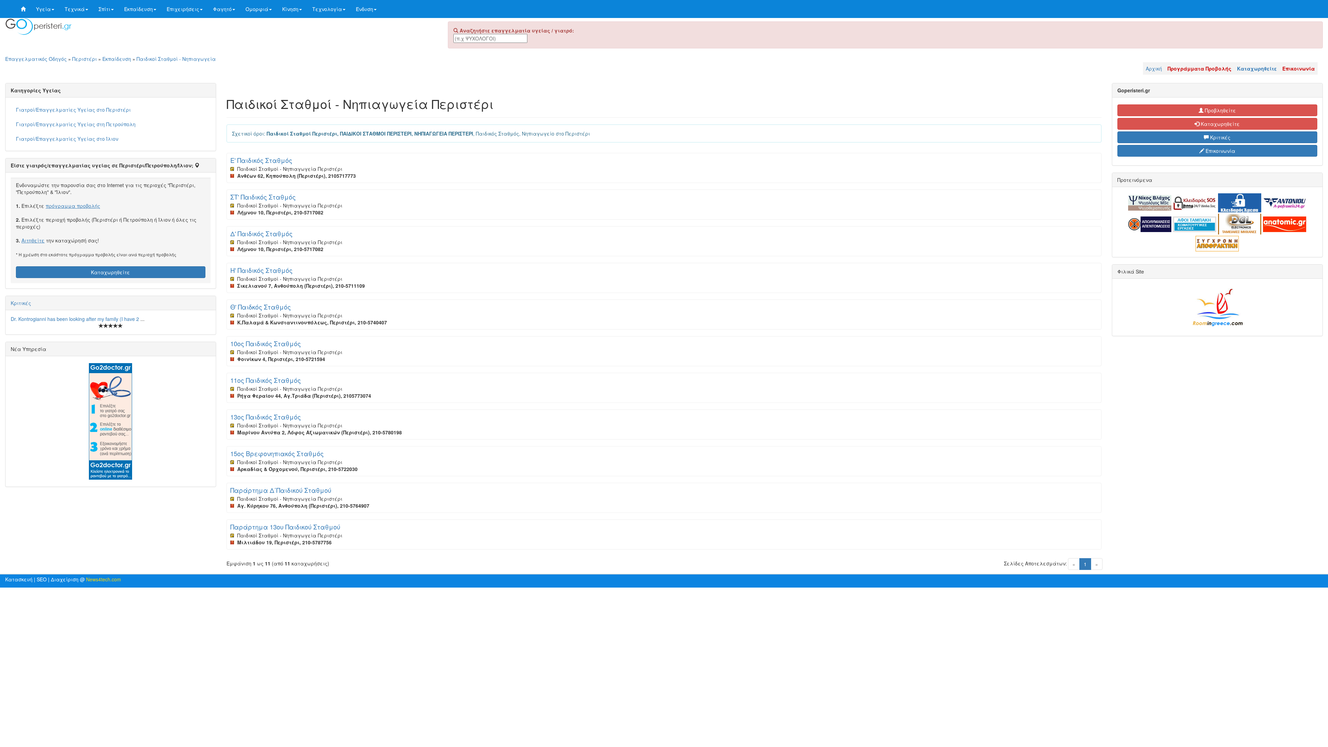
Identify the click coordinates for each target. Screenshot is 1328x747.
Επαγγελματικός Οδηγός (36, 58)
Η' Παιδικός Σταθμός (261, 270)
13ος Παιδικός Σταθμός (265, 416)
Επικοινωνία (1219, 150)
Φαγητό (222, 9)
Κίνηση (290, 9)
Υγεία (43, 9)
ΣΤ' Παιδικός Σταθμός (263, 196)
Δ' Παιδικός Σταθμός (261, 233)
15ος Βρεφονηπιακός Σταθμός (277, 453)
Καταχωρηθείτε (110, 272)
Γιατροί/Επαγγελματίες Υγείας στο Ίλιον (67, 138)
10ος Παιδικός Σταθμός (265, 343)
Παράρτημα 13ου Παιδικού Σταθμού (285, 526)
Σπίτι (104, 9)
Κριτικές (21, 302)
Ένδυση (364, 9)
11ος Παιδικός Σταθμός (265, 380)
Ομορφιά (257, 9)
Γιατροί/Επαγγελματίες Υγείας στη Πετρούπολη (76, 124)
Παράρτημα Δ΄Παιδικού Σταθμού (280, 490)
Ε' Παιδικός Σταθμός (261, 160)
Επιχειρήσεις (183, 9)
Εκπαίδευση (138, 9)
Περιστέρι (84, 58)
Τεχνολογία (327, 9)
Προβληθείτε (1220, 110)
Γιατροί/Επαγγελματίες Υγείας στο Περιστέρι (73, 109)
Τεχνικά (75, 9)
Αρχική (1154, 68)
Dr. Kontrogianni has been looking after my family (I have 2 (75, 318)
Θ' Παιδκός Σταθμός (260, 306)
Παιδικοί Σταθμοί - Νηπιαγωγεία (176, 58)
